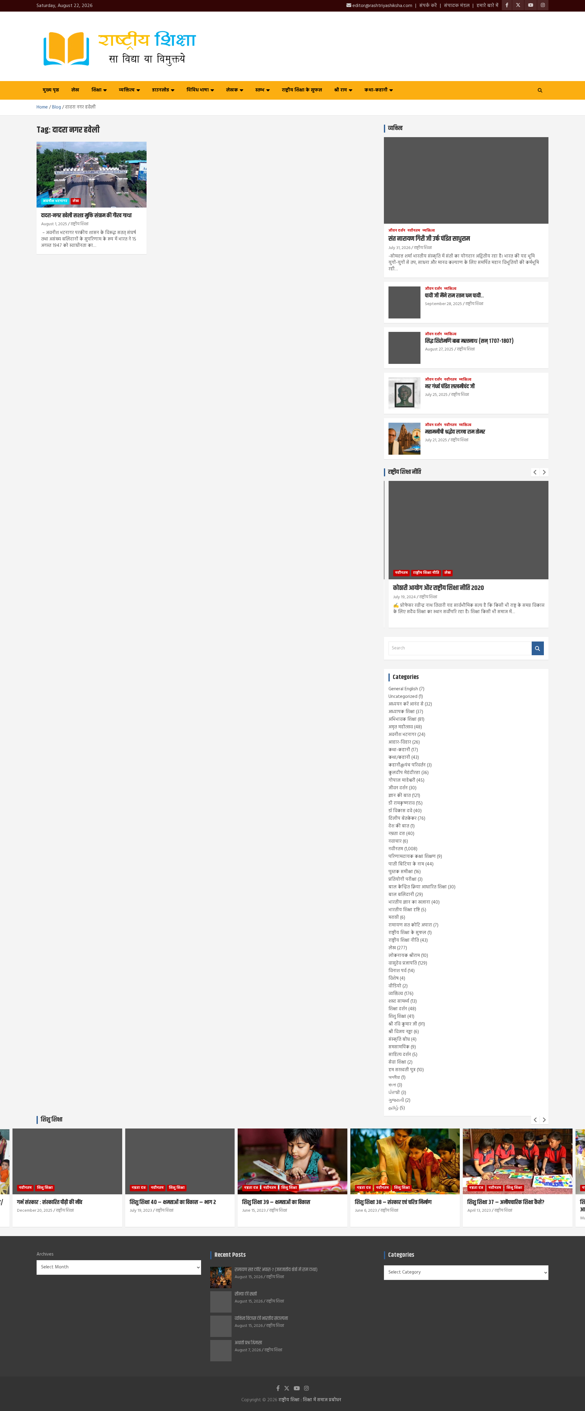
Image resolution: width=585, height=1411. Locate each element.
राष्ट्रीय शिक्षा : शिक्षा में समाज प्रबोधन (309, 1400)
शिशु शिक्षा (397, 1016)
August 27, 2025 (439, 349)
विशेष (393, 978)
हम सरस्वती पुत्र (402, 1070)
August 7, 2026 (248, 1350)
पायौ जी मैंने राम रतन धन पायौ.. (454, 295)
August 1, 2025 (54, 224)
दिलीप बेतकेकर (402, 818)
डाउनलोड (160, 90)
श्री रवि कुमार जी (402, 1024)
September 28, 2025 (443, 303)
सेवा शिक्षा (397, 1062)
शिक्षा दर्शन (397, 1009)
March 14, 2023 (516, 1218)
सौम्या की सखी (246, 1294)
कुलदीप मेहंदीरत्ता (404, 773)
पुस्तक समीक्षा (400, 872)
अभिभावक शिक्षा (402, 719)
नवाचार (395, 841)
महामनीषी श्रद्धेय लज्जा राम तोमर (455, 432)
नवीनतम (413, 230)
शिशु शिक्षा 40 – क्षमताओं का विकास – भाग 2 (96, 1202)
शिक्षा (96, 90)
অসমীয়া (394, 1077)
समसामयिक (399, 1047)
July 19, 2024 (400, 597)
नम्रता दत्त (396, 833)
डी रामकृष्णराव (401, 803)
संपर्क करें (428, 5)
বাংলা (392, 1085)
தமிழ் (393, 1108)
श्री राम (340, 90)
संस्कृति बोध (399, 1039)
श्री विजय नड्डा (400, 1032)
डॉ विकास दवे (400, 811)
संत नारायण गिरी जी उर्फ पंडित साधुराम (429, 239)
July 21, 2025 (436, 440)
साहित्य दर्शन (399, 1054)
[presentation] (535, 472)
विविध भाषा (197, 90)
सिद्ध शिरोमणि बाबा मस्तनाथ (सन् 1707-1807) (469, 341)
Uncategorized (402, 696)
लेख (75, 90)
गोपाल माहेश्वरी (401, 780)
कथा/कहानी (399, 757)
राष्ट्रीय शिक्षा (79, 224)
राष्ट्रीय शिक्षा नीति (404, 472)
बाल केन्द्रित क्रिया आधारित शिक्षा (417, 887)
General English (403, 689)
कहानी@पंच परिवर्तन (407, 765)
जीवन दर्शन (396, 230)
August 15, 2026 (249, 1277)
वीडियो (394, 986)
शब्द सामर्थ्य (398, 1001)
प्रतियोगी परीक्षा (402, 879)
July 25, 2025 (436, 394)
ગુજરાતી (396, 1100)
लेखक (232, 90)
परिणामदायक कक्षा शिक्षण (412, 856)
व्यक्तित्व (127, 90)
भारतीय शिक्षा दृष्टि (404, 910)
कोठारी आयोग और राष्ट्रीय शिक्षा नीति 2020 (434, 588)
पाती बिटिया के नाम (406, 864)
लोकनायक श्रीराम (404, 955)
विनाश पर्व (397, 971)
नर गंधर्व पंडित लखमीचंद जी (450, 386)
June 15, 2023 (177, 1210)
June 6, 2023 (289, 1210)
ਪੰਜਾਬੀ (394, 1092)
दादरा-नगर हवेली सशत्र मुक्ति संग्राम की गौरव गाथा (86, 215)
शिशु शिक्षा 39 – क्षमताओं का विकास (199, 1202)
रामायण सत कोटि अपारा (410, 925)
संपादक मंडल (457, 5)
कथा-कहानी (376, 90)
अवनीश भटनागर (55, 201)
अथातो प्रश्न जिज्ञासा (248, 1343)
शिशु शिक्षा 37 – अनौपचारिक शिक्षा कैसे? (429, 1202)
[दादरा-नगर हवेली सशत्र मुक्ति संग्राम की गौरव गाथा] (91, 174)
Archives (45, 1254)
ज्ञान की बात (399, 795)
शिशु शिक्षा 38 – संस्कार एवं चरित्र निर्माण (316, 1202)
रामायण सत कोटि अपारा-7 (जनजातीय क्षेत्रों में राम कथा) (276, 1270)
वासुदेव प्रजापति (402, 963)
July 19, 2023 (64, 1210)
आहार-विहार (399, 742)
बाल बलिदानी (401, 894)
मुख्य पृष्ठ (51, 90)
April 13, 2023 (402, 1210)
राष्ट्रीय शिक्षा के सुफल (302, 90)
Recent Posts (230, 1255)
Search (538, 648)
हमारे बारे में (487, 5)
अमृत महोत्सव (400, 727)
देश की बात (398, 826)
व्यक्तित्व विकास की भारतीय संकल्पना (261, 1318)
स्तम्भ (259, 90)
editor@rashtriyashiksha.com (381, 5)
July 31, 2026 (399, 247)
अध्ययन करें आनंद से (406, 704)
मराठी (393, 917)
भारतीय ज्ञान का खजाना (409, 902)
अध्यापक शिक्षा (401, 712)
